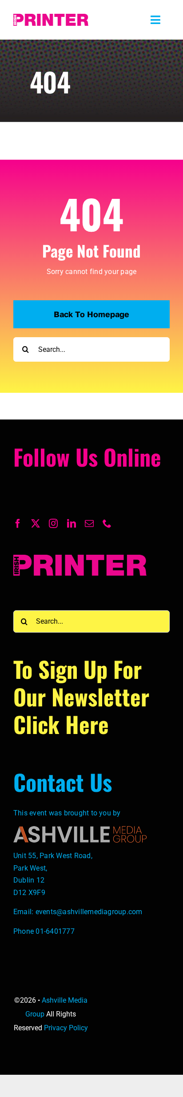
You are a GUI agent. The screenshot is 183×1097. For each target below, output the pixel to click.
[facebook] (17, 523)
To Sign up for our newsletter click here (81, 696)
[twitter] (35, 523)
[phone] (107, 523)
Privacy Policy (66, 1028)
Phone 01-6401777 (44, 931)
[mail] (89, 523)
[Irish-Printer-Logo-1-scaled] (50, 17)
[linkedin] (71, 523)
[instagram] (53, 523)
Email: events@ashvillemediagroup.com (78, 911)
